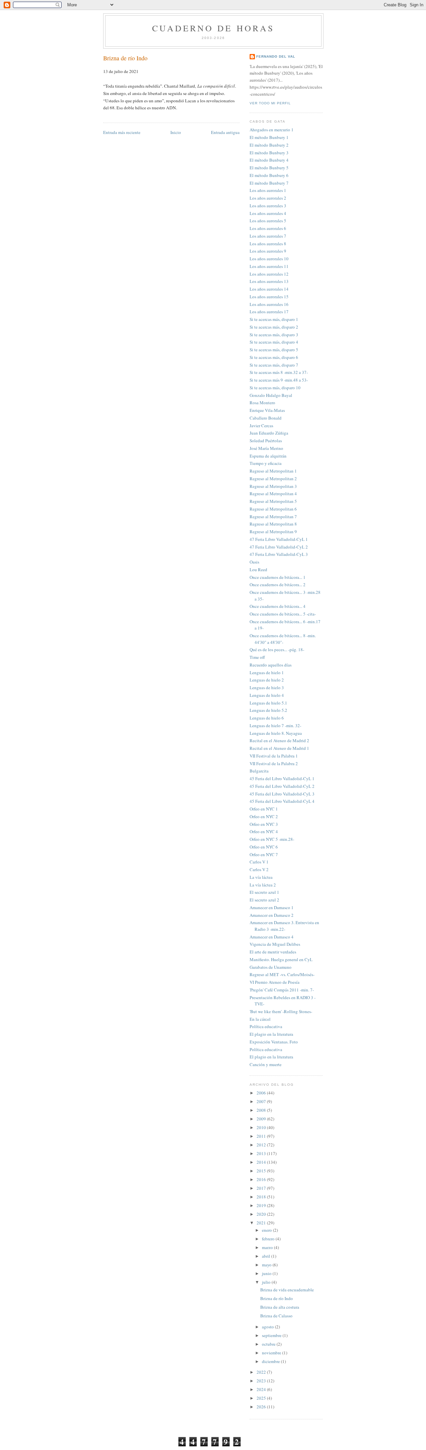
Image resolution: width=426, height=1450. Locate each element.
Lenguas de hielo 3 (267, 688)
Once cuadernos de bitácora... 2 (278, 585)
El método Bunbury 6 (269, 175)
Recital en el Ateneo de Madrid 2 (279, 740)
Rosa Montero (262, 403)
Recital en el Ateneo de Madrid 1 (279, 748)
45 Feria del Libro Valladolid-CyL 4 (282, 801)
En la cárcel (260, 1019)
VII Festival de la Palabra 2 (274, 763)
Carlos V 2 (259, 869)
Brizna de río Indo (125, 58)
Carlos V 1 (259, 862)
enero (267, 1230)
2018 (262, 1197)
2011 (262, 1136)
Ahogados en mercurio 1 (272, 130)
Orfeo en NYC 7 (264, 854)
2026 (262, 1407)
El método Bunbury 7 (269, 183)
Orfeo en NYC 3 (264, 824)
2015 (262, 1171)
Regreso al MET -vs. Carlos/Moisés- (282, 974)
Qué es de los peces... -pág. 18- (277, 650)
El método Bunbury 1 (269, 137)
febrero (269, 1239)
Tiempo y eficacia (266, 463)
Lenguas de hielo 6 (267, 718)
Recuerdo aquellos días (271, 665)
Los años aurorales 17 (269, 312)
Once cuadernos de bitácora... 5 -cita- (283, 614)
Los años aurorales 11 (269, 266)
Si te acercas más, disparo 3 (274, 335)
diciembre (271, 1361)
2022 (262, 1372)
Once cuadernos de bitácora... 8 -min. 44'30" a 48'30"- (283, 639)
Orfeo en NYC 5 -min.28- (272, 839)
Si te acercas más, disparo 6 (274, 357)
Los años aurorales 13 (269, 281)
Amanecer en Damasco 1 (272, 907)
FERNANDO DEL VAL (275, 56)
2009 (262, 1119)
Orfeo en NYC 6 (264, 847)
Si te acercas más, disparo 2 (274, 327)
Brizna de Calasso (276, 1316)
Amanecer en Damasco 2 (272, 915)
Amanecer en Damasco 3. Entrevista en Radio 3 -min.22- (284, 925)
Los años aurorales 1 (268, 190)
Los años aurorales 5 (268, 221)
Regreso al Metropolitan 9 (273, 532)
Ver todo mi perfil (270, 103)
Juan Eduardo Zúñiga (269, 433)
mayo (267, 1265)
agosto (268, 1327)
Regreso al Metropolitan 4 (273, 494)
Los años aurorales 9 (268, 251)
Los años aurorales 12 (269, 274)
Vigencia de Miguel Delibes (275, 944)
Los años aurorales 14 (269, 289)
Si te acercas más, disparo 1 (274, 319)
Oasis (254, 562)
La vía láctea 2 (263, 885)
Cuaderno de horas (213, 28)
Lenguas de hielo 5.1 (268, 703)
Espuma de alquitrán (268, 456)
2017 (262, 1188)
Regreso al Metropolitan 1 (273, 471)
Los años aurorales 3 (268, 206)
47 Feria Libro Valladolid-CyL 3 (279, 554)
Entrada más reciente (121, 132)
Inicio (175, 132)
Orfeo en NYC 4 (264, 831)
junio (267, 1273)
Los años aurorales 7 (268, 236)
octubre (269, 1344)
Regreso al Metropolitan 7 (273, 517)
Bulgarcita (259, 771)
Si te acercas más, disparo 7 (274, 365)
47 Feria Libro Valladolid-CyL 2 (279, 547)
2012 (262, 1145)
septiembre (272, 1335)
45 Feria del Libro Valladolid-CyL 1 (282, 778)
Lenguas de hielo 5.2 (268, 710)
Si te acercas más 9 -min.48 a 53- (279, 380)
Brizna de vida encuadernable (287, 1290)
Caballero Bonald (266, 418)
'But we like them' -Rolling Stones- (281, 1011)
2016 (262, 1179)
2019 (262, 1205)
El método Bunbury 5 (269, 168)
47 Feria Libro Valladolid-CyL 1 (279, 539)
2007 (262, 1101)
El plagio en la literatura (271, 1034)
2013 (262, 1153)
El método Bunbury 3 (269, 153)
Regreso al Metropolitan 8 (273, 524)
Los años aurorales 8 (268, 244)
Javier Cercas (261, 426)
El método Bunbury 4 (269, 160)
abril (266, 1256)
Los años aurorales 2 (268, 198)
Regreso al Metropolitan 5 (273, 501)
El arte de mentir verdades (273, 952)
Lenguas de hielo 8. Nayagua (276, 733)
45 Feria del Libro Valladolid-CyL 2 (282, 786)
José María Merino (266, 448)
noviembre (272, 1353)
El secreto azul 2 (264, 900)
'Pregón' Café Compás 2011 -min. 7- (282, 990)
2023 (262, 1381)
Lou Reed (258, 570)
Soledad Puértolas (266, 441)
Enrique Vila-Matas (267, 410)
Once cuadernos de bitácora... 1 (278, 577)
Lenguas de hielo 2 (267, 680)
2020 (262, 1214)
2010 (262, 1127)
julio (267, 1282)
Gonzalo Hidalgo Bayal (271, 395)
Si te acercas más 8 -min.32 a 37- (279, 372)
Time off (257, 657)
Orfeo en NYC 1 (264, 809)
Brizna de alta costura (279, 1307)
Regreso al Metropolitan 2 (273, 479)
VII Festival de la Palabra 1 (274, 756)
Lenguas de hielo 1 (267, 673)
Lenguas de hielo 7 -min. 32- (275, 725)
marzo (268, 1247)
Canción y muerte (266, 1064)
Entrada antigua (225, 132)
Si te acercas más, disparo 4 (274, 342)
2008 (262, 1110)
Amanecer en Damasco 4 (272, 937)
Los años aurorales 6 (268, 228)
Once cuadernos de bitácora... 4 (278, 606)
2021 (262, 1223)
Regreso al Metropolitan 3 (273, 486)
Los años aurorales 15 (269, 297)
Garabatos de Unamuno (271, 967)
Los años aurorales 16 (269, 304)
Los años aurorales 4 (268, 213)
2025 (262, 1398)
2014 (262, 1162)
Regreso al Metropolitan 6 (273, 509)
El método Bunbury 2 (269, 145)
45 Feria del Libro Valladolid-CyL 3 (282, 794)
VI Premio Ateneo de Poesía (275, 982)
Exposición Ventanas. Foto (274, 1042)
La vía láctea (261, 877)
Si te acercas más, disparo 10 (275, 388)
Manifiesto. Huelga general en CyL (281, 959)
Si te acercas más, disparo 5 (274, 350)
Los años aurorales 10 (269, 259)
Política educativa (266, 1026)
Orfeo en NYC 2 (264, 816)
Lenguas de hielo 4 (267, 695)
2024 (262, 1389)
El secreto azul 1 (264, 892)
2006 (262, 1093)
